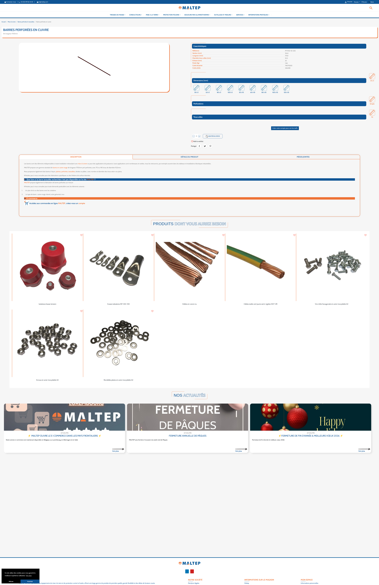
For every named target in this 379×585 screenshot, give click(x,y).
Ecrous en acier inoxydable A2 (47, 380)
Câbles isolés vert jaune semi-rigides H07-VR (260, 304)
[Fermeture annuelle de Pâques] (187, 417)
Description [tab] (75, 157)
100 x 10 (275, 92)
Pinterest (210, 146)
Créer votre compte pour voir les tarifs (285, 128)
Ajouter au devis (213, 136)
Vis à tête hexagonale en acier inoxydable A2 (331, 304)
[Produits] (118, 449)
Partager (199, 146)
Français (356, 2)
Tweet (205, 146)
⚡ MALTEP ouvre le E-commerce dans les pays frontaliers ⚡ (64, 435)
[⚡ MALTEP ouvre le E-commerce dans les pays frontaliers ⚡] (64, 417)
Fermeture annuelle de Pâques (187, 435)
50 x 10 (241, 92)
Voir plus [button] (29, 576)
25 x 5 (372, 81)
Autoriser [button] (30, 581)
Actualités (64, 433)
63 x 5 (208, 92)
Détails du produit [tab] (189, 157)
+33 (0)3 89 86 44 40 (25, 2)
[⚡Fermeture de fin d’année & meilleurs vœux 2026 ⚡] (310, 417)
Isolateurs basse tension (47, 304)
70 (372, 117)
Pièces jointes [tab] (303, 157)
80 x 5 (219, 92)
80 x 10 (264, 92)
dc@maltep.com (42, 2)
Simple (372, 104)
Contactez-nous (10, 2)
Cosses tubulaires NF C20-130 (118, 304)
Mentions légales (193, 583)
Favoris (364, 2)
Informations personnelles (309, 583)
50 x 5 (196, 92)
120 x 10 (286, 92)
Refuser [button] (11, 581)
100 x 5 (230, 92)
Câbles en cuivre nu (189, 304)
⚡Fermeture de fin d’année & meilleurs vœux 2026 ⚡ (310, 435)
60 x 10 (252, 92)
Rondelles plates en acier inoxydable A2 (118, 380)
